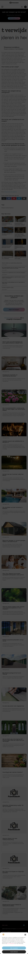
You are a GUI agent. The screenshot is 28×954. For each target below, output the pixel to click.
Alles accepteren (14, 948)
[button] (25, 934)
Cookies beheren (14, 951)
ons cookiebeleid (10, 943)
